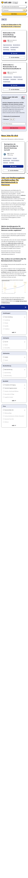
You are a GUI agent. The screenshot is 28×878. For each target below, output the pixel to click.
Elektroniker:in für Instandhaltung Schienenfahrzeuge (9, 35)
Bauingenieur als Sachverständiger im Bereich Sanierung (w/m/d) (11, 147)
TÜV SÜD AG (11, 153)
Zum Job (15, 53)
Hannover (11, 41)
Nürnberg (11, 155)
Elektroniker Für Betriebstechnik (13, 299)
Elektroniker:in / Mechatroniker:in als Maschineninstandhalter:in (12, 67)
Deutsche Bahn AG (13, 40)
